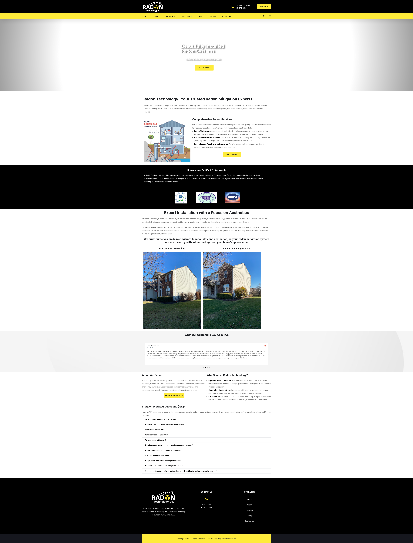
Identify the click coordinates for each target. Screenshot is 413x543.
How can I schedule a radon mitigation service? (164, 466)
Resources (186, 16)
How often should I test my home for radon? (163, 450)
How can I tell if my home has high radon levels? (164, 425)
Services (249, 510)
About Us (156, 16)
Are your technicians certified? (157, 455)
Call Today (206, 504)
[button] (203, 367)
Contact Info (227, 16)
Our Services (171, 16)
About (249, 505)
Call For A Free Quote (243, 5)
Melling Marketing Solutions (226, 539)
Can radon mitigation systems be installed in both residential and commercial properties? (181, 471)
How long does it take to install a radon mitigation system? (169, 445)
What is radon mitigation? (155, 440)
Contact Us (249, 521)
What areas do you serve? (155, 430)
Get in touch (204, 68)
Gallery (200, 16)
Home (144, 16)
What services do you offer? (156, 435)
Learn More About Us (174, 395)
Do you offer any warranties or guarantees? (163, 461)
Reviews (213, 16)
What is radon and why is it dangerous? (161, 419)
